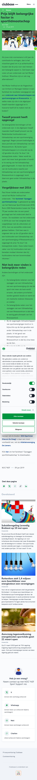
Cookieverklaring (9, 756)
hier (7, 452)
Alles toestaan (18, 416)
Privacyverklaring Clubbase (12, 752)
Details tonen (26, 410)
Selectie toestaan (18, 423)
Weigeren (18, 429)
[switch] (32, 389)
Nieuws (8, 10)
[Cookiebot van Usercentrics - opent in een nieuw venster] (26, 349)
